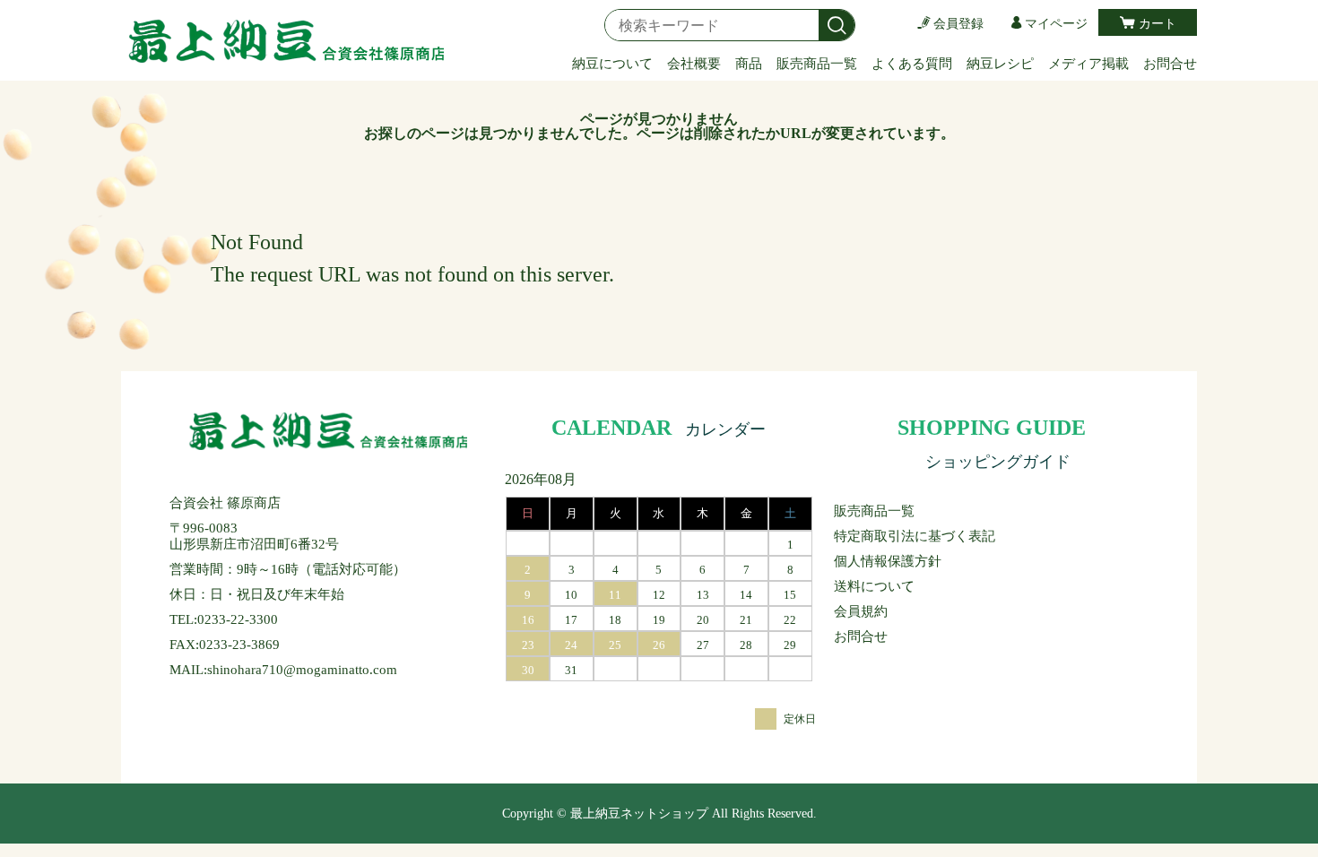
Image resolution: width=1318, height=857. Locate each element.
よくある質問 (911, 63)
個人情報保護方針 (887, 561)
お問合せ (1170, 63)
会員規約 (861, 611)
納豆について (612, 63)
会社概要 (694, 63)
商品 (748, 63)
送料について (874, 586)
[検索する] (836, 26)
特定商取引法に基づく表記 (914, 536)
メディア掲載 (1088, 63)
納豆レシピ (1000, 63)
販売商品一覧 (816, 63)
